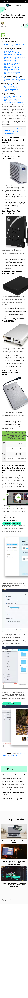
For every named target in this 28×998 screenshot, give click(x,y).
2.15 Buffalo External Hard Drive (11, 71)
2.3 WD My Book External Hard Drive (12, 52)
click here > (16, 789)
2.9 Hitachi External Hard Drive (11, 62)
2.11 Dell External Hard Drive (10, 65)
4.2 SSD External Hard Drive (10, 86)
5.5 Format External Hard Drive (11, 101)
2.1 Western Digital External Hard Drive (13, 50)
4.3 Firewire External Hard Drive (11, 87)
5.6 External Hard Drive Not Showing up (13, 102)
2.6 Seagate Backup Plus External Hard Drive (14, 57)
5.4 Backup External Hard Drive (11, 99)
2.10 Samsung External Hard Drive (12, 63)
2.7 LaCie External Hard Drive (11, 58)
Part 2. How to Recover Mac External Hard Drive (12, 132)
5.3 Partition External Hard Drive (11, 97)
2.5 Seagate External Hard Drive (11, 56)
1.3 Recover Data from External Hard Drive (14, 46)
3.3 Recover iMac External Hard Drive (13, 81)
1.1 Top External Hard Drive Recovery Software (15, 43)
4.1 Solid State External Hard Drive (12, 84)
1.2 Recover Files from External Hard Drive (14, 44)
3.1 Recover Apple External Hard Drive (13, 77)
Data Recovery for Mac (14, 507)
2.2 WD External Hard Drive (10, 51)
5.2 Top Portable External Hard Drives (13, 96)
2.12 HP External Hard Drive (10, 66)
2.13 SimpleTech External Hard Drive (12, 67)
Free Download (7, 523)
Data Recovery (8, 899)
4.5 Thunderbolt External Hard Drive (12, 91)
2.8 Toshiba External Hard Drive (11, 60)
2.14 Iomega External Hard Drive (11, 69)
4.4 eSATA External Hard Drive (11, 89)
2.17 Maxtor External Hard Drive (11, 73)
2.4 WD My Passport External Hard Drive (13, 54)
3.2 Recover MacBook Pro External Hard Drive (14, 79)
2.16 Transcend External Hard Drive (12, 72)
